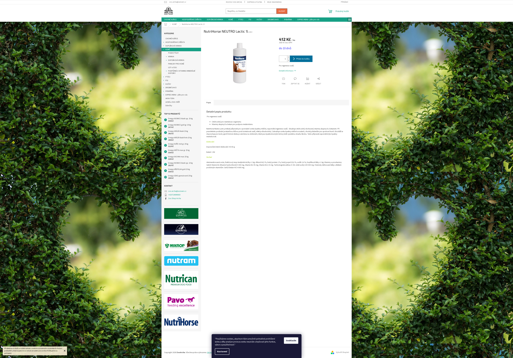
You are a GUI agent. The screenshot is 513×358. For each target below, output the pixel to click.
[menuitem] (170, 19)
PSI (167, 80)
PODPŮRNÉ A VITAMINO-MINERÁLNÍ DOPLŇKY (181, 72)
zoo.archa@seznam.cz (177, 191)
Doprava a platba (254, 2)
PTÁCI (168, 77)
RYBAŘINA (169, 91)
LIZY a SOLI (172, 67)
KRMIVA (171, 56)
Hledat (282, 11)
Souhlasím (291, 340)
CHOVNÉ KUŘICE (172, 38)
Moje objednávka (274, 2)
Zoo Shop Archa (174, 198)
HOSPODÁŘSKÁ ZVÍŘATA (175, 42)
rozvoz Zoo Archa (234, 2)
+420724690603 (174, 194)
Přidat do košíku (303, 59)
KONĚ (168, 49)
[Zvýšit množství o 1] (288, 57)
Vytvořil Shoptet (342, 352)
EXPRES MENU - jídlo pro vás (176, 95)
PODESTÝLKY (173, 53)
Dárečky (169, 105)
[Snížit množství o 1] (288, 60)
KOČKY (168, 84)
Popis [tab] (208, 102)
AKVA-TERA (170, 98)
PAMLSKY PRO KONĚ (176, 64)
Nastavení (222, 351)
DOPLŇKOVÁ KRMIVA (174, 46)
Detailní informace (286, 71)
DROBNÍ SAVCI (171, 87)
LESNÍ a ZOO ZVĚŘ (173, 102)
